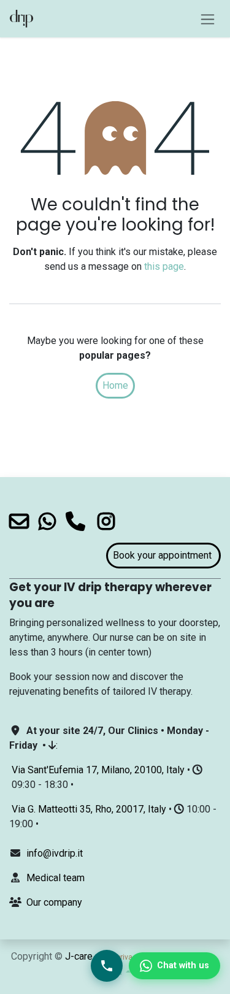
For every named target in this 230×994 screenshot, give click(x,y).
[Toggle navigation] (207, 18)
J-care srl (85, 956)
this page (164, 266)
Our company (54, 902)
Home (115, 385)
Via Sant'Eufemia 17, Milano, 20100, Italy (98, 770)
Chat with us (183, 965)
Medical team (55, 878)
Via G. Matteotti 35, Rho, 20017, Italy (89, 809)
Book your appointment (163, 555)
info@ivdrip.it (54, 853)
